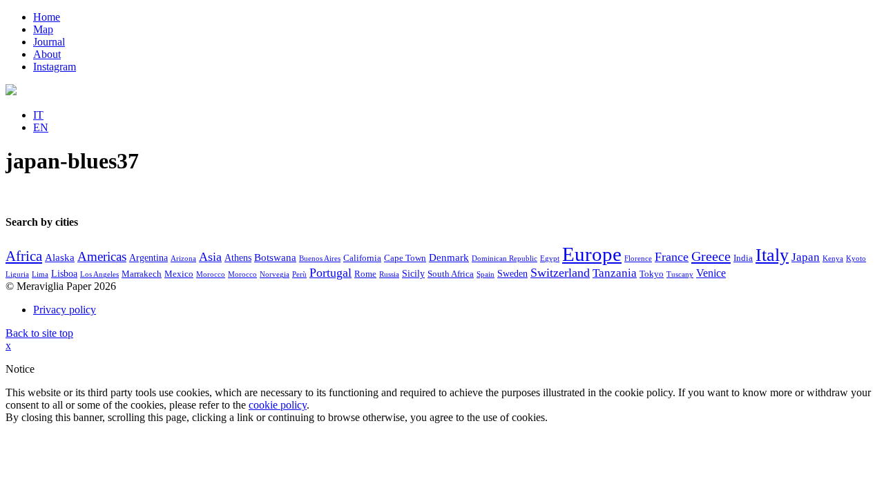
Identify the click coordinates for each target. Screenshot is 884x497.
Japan (805, 257)
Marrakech (142, 274)
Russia (389, 274)
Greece (711, 256)
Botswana (275, 257)
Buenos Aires (319, 258)
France (672, 257)
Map (43, 29)
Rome (365, 274)
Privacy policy (64, 309)
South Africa (450, 274)
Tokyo (652, 274)
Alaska (60, 257)
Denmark (449, 257)
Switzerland (560, 273)
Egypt (549, 258)
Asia (210, 257)
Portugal (330, 273)
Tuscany (679, 274)
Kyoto (856, 258)
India (743, 258)
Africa (24, 256)
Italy (772, 255)
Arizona (183, 258)
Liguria (17, 274)
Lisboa (64, 274)
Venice (711, 273)
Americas (101, 256)
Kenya (833, 258)
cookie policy (278, 405)
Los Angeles (99, 274)
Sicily (413, 274)
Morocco (210, 274)
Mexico (178, 274)
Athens (237, 258)
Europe (592, 254)
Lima (40, 274)
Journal (49, 42)
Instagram (54, 66)
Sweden (512, 274)
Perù (299, 274)
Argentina (148, 258)
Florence (638, 258)
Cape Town (405, 258)
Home (46, 17)
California (362, 258)
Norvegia (274, 274)
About (47, 54)
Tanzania (615, 273)
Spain (485, 274)
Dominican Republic (504, 258)
